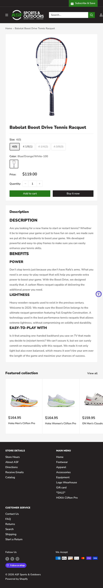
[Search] (91, 15)
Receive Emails (14, 472)
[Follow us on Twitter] (12, 559)
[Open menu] (6, 15)
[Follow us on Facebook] (7, 559)
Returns (10, 524)
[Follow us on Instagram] (17, 559)
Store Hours (12, 457)
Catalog (10, 477)
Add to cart (30, 193)
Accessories (63, 472)
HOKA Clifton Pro (67, 498)
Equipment (62, 477)
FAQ (8, 519)
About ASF (12, 462)
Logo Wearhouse (66, 482)
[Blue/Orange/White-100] (14, 164)
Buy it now (73, 193)
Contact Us (12, 514)
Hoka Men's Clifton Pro (21, 423)
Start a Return (14, 539)
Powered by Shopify (16, 579)
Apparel (61, 467)
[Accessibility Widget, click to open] (99, 294)
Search (9, 529)
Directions (11, 467)
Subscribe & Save (85, 3)
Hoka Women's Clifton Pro (60, 423)
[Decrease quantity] (25, 183)
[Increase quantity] (39, 183)
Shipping (10, 534)
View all (92, 373)
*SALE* (60, 492)
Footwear (62, 462)
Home (8, 28)
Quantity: (15, 184)
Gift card (61, 487)
